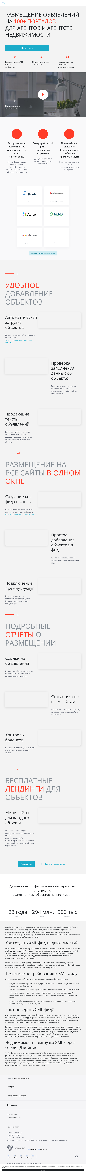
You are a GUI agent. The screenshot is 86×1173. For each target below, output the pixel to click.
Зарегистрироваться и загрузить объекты (18, 341)
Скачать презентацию (55, 864)
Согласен (43, 1170)
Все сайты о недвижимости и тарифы (43, 253)
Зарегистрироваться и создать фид (19, 514)
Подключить (27, 48)
